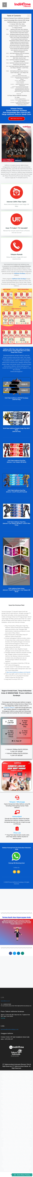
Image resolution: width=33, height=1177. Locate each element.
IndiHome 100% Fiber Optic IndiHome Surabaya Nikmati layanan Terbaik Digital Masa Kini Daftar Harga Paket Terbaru (19, 31)
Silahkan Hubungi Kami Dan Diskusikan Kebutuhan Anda (22, 85)
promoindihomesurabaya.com (9, 1029)
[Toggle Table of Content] (28, 16)
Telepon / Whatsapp (22, 80)
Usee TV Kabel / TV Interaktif (18, 25)
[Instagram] (14, 871)
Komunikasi (22, 81)
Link (20, 93)
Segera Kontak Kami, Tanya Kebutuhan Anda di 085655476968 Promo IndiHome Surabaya (22, 78)
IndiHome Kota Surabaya (19, 278)
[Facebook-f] (18, 871)
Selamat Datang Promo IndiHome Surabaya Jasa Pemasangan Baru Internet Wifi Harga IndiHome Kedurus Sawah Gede (16, 20)
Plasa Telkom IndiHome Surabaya (18, 95)
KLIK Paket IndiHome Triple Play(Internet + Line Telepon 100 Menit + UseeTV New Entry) (16, 523)
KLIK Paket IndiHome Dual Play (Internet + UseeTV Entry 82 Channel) (19, 63)
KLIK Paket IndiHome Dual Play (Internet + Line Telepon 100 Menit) (19, 60)
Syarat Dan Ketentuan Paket (21, 75)
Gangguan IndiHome (22, 98)
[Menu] (4, 4)
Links (18, 97)
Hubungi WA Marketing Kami (16, 863)
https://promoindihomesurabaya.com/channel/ (18, 672)
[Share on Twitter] (14, 953)
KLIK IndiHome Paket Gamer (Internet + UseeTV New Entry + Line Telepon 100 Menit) (19, 72)
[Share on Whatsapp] (22, 953)
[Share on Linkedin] (18, 953)
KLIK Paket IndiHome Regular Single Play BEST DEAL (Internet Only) (19, 57)
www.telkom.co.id (5, 1001)
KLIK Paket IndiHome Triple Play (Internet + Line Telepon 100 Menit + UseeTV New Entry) (19, 68)
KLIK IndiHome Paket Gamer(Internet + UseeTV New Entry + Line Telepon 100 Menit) (16, 590)
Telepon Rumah (18, 27)
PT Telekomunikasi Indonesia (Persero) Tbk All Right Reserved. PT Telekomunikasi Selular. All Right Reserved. (22, 103)
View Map (3, 1018)
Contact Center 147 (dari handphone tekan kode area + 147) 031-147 (22, 101)
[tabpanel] (16, 752)
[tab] (9, 722)
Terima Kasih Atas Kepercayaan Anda (22, 86)
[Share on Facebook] (10, 953)
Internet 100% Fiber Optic (18, 24)
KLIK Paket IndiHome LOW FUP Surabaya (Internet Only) (19, 54)
